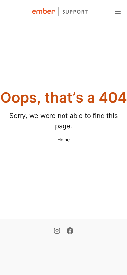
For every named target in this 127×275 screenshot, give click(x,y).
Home (63, 139)
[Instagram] (57, 231)
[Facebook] (70, 231)
